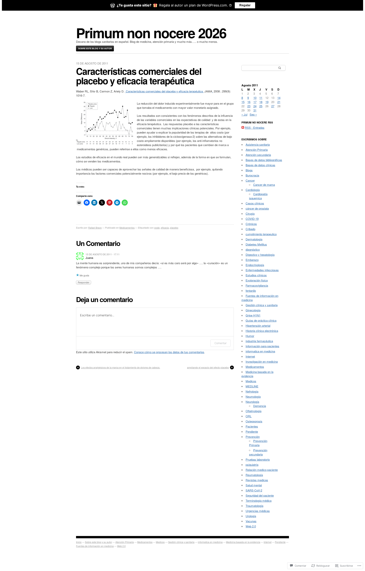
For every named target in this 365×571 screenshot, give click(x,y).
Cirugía (250, 214)
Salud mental (254, 485)
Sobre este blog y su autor (95, 48)
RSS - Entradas (254, 128)
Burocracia (252, 175)
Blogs (249, 170)
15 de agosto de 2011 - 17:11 (103, 254)
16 (248, 102)
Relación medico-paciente (262, 470)
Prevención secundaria (258, 452)
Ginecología (253, 310)
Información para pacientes (262, 346)
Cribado (250, 229)
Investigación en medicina (262, 361)
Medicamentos (127, 227)
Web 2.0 (251, 526)
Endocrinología (255, 265)
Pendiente (252, 431)
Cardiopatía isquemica (258, 196)
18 (260, 102)
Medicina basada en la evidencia (243, 542)
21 (278, 102)
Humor (250, 336)
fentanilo (251, 291)
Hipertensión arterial (258, 326)
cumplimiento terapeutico (261, 234)
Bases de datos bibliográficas (264, 160)
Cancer (250, 180)
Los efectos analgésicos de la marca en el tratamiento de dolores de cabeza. (120, 367)
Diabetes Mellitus (256, 244)
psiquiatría (252, 465)
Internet (250, 356)
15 (242, 102)
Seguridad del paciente (260, 495)
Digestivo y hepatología (260, 255)
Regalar (245, 5)
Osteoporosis (254, 421)
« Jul (244, 114)
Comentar (220, 343)
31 (254, 110)
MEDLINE (252, 386)
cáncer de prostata (257, 208)
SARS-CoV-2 (254, 490)
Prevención (253, 437)
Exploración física (257, 280)
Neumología (253, 396)
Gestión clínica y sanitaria (262, 305)
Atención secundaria (258, 155)
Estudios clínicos (256, 275)
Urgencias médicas (258, 511)
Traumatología (254, 506)
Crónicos (251, 224)
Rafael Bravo (95, 227)
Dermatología (254, 239)
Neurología (252, 402)
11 (260, 98)
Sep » (253, 114)
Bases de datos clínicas (260, 165)
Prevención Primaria (258, 443)
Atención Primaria (257, 150)
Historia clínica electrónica (262, 331)
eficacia (165, 227)
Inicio (79, 542)
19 (266, 102)
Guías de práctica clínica (261, 320)
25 (260, 106)
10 (254, 98)
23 (248, 106)
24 (254, 106)
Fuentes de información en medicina (95, 546)
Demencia (259, 406)
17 (254, 102)
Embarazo (252, 260)
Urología (251, 516)
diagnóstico (253, 249)
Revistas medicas (257, 480)
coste (157, 227)
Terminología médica (258, 501)
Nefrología (252, 391)
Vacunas (251, 521)
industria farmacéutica (259, 341)
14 (278, 98)
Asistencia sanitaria (258, 144)
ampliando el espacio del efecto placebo (208, 367)
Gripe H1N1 (253, 315)
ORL (249, 416)
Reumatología (254, 475)
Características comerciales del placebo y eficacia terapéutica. (164, 91)
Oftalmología (253, 411)
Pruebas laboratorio (258, 459)
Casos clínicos (255, 203)
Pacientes (252, 426)
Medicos (251, 381)
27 (272, 106)
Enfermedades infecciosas (262, 270)
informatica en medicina (260, 351)
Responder (83, 282)
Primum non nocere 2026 (151, 32)
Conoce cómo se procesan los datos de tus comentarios (169, 352)
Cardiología (253, 190)
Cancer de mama (264, 185)
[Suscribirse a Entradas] (242, 128)
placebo (174, 227)
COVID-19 (252, 219)
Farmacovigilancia (257, 285)
